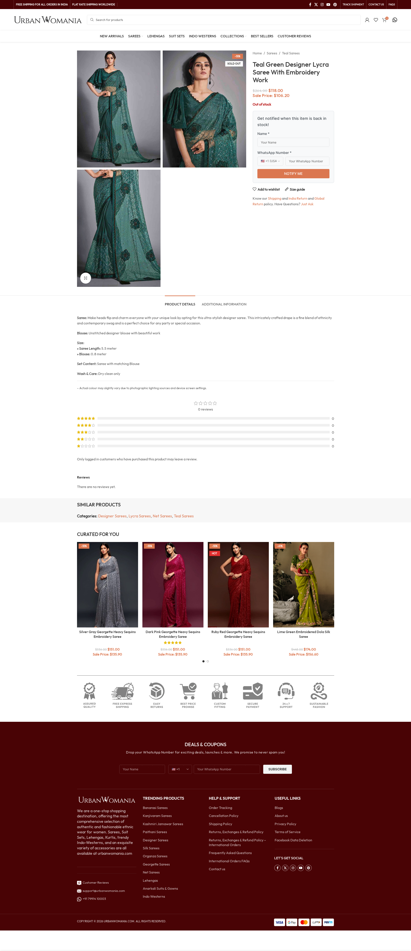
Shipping (274, 198)
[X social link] (316, 4)
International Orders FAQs (229, 861)
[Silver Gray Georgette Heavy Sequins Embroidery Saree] (107, 584)
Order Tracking (220, 808)
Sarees (272, 53)
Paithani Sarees (155, 832)
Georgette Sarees (156, 864)
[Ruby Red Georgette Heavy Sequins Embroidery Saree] (238, 584)
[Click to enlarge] (85, 278)
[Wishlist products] (376, 20)
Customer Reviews (95, 882)
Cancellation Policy (223, 816)
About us (281, 816)
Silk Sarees (151, 848)
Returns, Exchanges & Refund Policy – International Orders (237, 842)
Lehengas (150, 880)
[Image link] (107, 799)
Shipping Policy (220, 824)
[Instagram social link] (322, 4)
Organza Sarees (155, 856)
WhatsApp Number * (274, 152)
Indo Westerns (154, 896)
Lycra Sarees (140, 515)
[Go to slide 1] (203, 661)
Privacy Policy (285, 824)
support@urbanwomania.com (104, 891)
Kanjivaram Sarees (157, 816)
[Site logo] (48, 19)
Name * (263, 133)
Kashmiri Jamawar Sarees (163, 824)
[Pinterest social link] (335, 4)
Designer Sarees (112, 515)
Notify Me (293, 173)
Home (257, 53)
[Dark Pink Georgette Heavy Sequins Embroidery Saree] (172, 584)
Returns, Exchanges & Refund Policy (236, 832)
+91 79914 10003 (93, 899)
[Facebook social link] (310, 4)
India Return (297, 198)
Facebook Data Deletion (293, 840)
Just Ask (307, 204)
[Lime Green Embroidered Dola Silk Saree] (303, 584)
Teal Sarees (291, 53)
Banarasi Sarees (155, 808)
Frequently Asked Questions (230, 853)
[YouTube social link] (328, 4)
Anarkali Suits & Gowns (160, 888)
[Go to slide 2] (208, 661)
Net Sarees (162, 515)
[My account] (367, 20)
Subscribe (277, 769)
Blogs (279, 808)
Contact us (217, 869)
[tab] (180, 302)
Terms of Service (288, 832)
